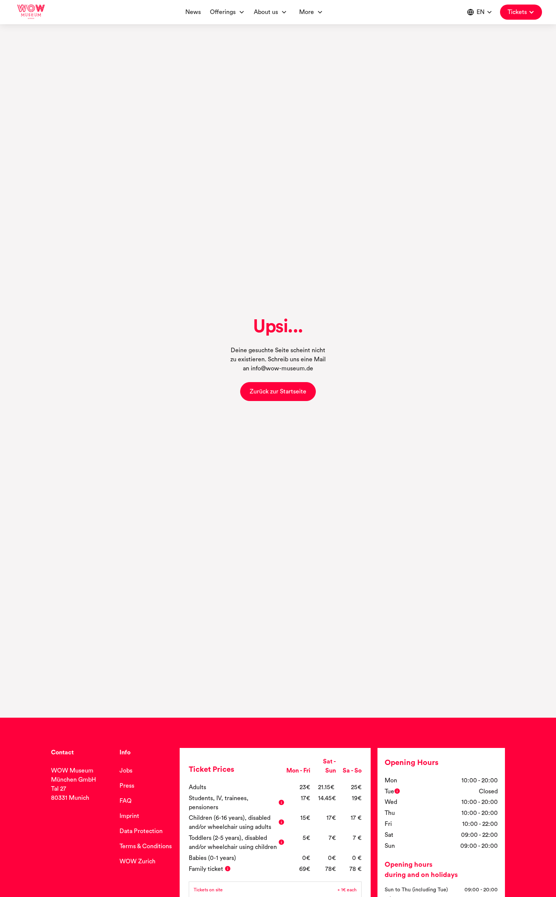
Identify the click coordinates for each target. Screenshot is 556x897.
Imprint (129, 816)
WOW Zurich (137, 861)
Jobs (126, 771)
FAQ (126, 801)
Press (127, 786)
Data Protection (141, 831)
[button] (272, 12)
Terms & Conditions (146, 846)
